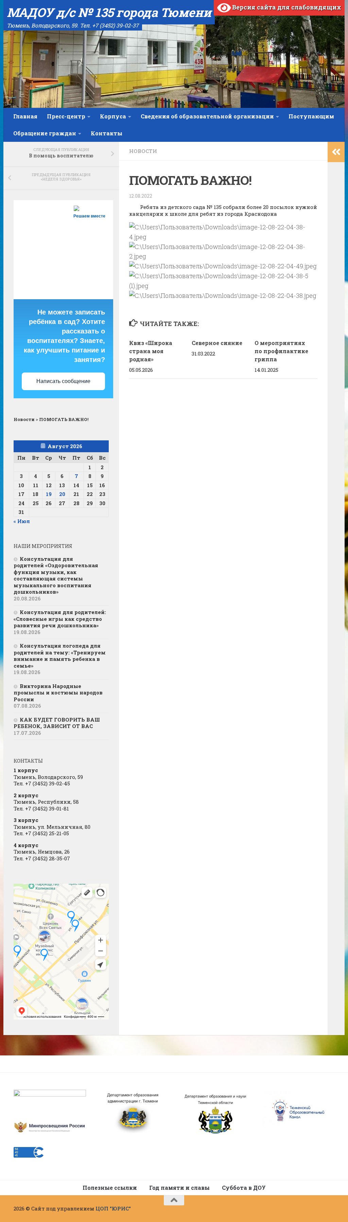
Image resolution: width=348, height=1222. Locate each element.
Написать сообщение (63, 381)
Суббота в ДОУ (244, 1187)
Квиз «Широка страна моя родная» (150, 351)
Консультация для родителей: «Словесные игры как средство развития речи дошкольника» (60, 619)
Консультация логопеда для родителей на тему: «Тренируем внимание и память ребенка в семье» (60, 655)
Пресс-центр (66, 116)
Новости (143, 151)
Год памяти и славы (179, 1187)
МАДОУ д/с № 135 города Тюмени (109, 12)
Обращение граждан (44, 133)
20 (62, 494)
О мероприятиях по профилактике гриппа (281, 351)
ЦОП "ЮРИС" (113, 1208)
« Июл (22, 521)
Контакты (106, 133)
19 (49, 494)
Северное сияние (217, 342)
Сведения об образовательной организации (207, 116)
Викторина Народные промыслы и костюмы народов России (58, 693)
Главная (25, 116)
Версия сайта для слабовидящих (286, 7)
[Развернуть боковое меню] (336, 152)
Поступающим (311, 116)
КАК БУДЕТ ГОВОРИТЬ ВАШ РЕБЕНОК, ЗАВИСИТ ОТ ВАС (57, 723)
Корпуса (113, 116)
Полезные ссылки (110, 1187)
